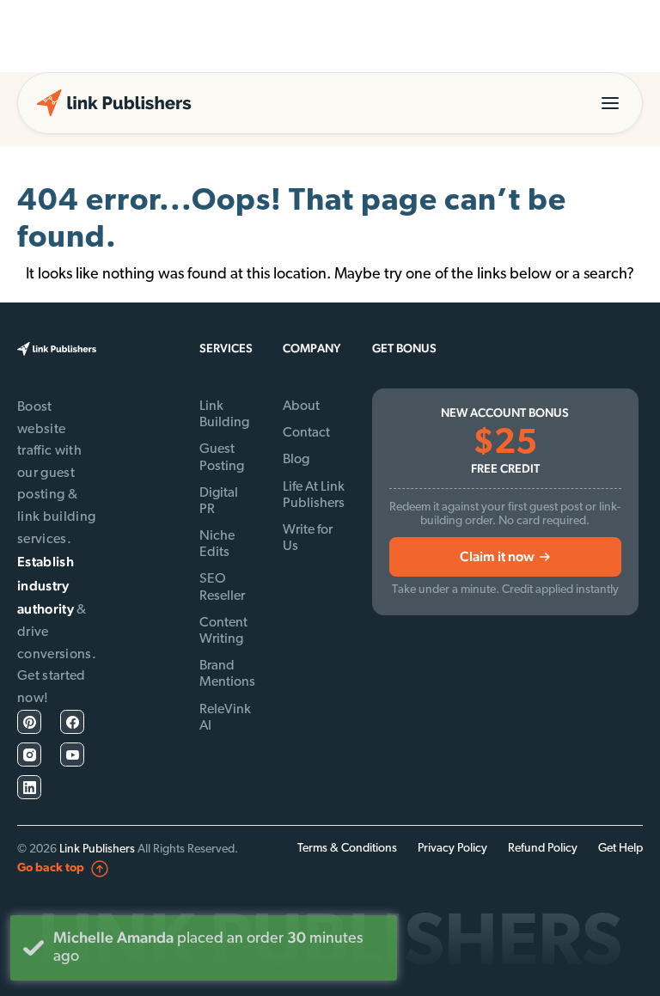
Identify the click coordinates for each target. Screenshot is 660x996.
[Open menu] (610, 103)
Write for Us (308, 538)
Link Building (224, 415)
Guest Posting (221, 458)
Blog (296, 460)
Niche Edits (217, 544)
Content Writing (223, 631)
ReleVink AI (225, 718)
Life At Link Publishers (314, 495)
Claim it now (497, 556)
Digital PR (218, 501)
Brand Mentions (227, 674)
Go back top (50, 868)
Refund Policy (543, 848)
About (301, 406)
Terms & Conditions (347, 848)
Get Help (620, 848)
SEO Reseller (222, 587)
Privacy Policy (452, 848)
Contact (306, 433)
